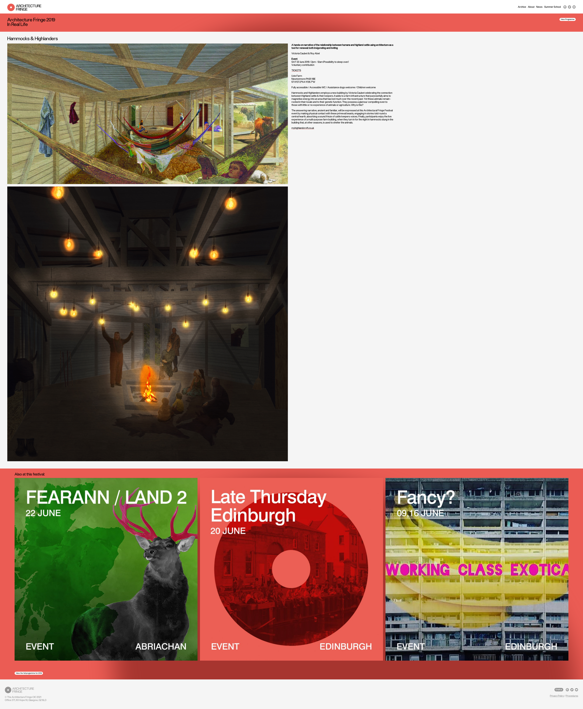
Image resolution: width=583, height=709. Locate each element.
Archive (522, 7)
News (539, 7)
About (531, 7)
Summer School (552, 7)
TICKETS (296, 70)
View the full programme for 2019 (29, 673)
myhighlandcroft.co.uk (303, 128)
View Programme (567, 19)
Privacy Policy (557, 696)
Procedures (572, 696)
